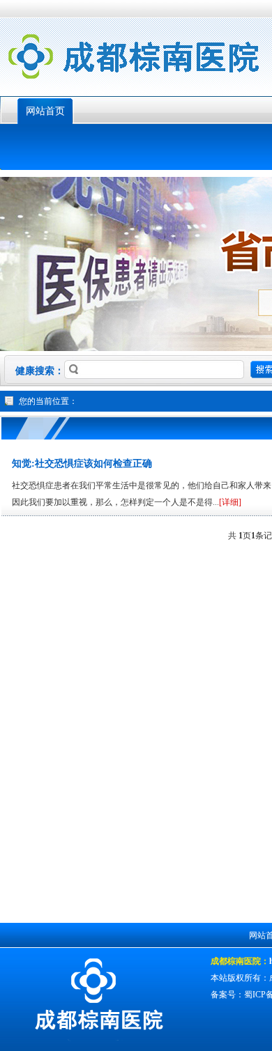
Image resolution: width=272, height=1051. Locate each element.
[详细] (230, 502)
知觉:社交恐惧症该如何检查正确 (82, 463)
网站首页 (45, 111)
